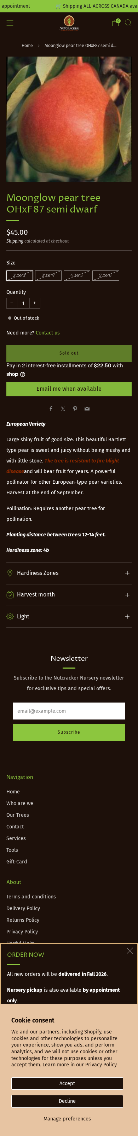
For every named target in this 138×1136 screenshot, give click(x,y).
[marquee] (69, 6)
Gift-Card (16, 862)
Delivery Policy (23, 908)
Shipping (14, 241)
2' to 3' (19, 275)
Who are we (19, 803)
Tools (12, 850)
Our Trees (17, 815)
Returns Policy (22, 920)
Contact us (48, 333)
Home (27, 45)
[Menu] (9, 23)
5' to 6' (106, 275)
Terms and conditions (31, 897)
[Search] (128, 22)
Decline (67, 1101)
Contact (15, 827)
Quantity (16, 292)
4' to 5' (77, 275)
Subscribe (69, 732)
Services (16, 838)
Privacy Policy (101, 1065)
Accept (67, 1083)
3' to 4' (48, 275)
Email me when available (69, 388)
